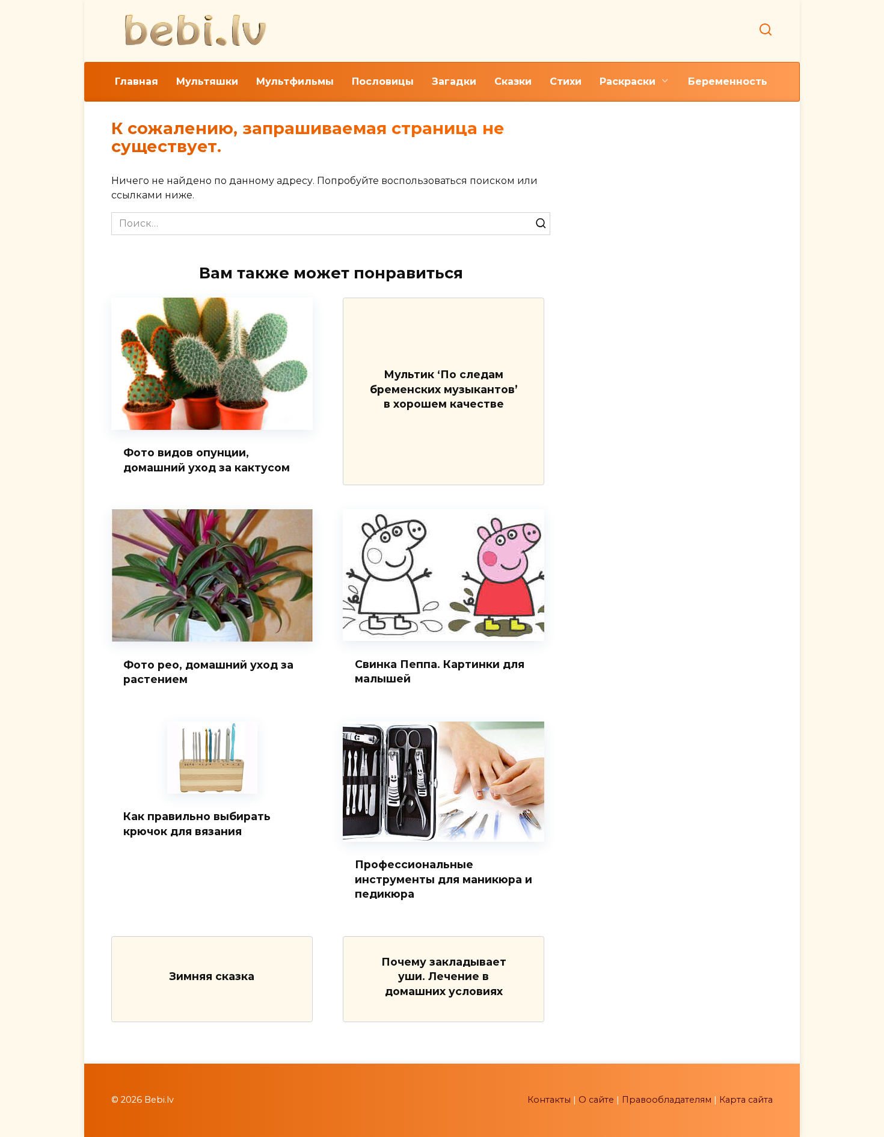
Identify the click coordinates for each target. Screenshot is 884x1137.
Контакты (549, 1099)
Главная (136, 81)
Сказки (513, 81)
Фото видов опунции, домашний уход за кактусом (206, 460)
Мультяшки (207, 81)
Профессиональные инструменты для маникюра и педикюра (443, 879)
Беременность (727, 81)
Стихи (566, 81)
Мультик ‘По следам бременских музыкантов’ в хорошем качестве (444, 389)
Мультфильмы (295, 81)
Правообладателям (666, 1099)
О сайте (596, 1099)
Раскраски (627, 81)
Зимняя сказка (212, 976)
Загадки (454, 81)
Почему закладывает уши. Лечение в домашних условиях (443, 976)
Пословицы (383, 81)
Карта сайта (746, 1099)
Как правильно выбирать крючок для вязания (197, 824)
